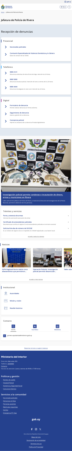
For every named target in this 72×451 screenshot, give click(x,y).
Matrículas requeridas (10, 407)
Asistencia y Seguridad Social (12, 386)
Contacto (4, 366)
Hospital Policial (8, 383)
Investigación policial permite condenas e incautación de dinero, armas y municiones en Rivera (33, 196)
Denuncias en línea (9, 401)
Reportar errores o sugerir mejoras (36, 348)
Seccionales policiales (10, 398)
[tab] (13, 327)
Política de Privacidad (36, 447)
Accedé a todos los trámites (36, 236)
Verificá (5, 410)
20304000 (11, 364)
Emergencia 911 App (10, 413)
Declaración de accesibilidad (36, 440)
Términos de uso (36, 444)
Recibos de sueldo (9, 380)
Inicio (2, 12)
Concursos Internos (9, 389)
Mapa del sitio (36, 437)
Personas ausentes (9, 404)
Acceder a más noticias (36, 279)
